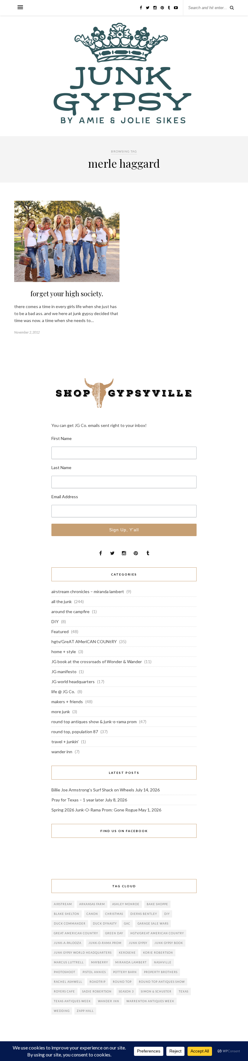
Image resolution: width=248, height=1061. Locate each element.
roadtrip (98, 981)
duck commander (70, 923)
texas (183, 991)
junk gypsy (138, 943)
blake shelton (66, 913)
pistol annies (94, 972)
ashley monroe (125, 904)
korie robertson (158, 952)
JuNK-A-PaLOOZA (67, 943)
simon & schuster (156, 991)
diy (167, 913)
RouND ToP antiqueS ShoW (162, 981)
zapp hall (85, 1010)
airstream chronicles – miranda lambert (87, 591)
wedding (62, 1010)
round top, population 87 (74, 731)
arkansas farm (92, 904)
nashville (162, 962)
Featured (60, 631)
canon (92, 913)
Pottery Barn (125, 972)
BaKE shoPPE (157, 904)
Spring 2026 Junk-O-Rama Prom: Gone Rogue (94, 809)
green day (114, 933)
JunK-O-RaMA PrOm (105, 943)
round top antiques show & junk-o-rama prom (94, 721)
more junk (60, 711)
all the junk (61, 601)
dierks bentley (143, 913)
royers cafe (64, 991)
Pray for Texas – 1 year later (77, 799)
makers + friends (67, 701)
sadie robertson (97, 991)
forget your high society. (67, 293)
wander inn (61, 751)
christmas (114, 913)
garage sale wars (153, 923)
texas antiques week (72, 1001)
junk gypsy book (169, 943)
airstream (63, 904)
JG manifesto (64, 671)
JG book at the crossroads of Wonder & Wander (96, 661)
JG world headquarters (73, 681)
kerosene (127, 952)
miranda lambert (131, 962)
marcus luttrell (69, 962)
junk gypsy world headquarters (83, 952)
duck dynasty (105, 923)
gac (127, 923)
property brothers (161, 972)
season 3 (126, 991)
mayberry (99, 962)
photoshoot (64, 972)
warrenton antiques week (150, 1001)
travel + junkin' (65, 741)
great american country (76, 933)
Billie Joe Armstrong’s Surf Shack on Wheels (92, 789)
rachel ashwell (68, 981)
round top (122, 981)
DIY (55, 621)
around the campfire (70, 611)
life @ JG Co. (63, 691)
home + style (63, 651)
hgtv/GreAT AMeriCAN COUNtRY (84, 641)
